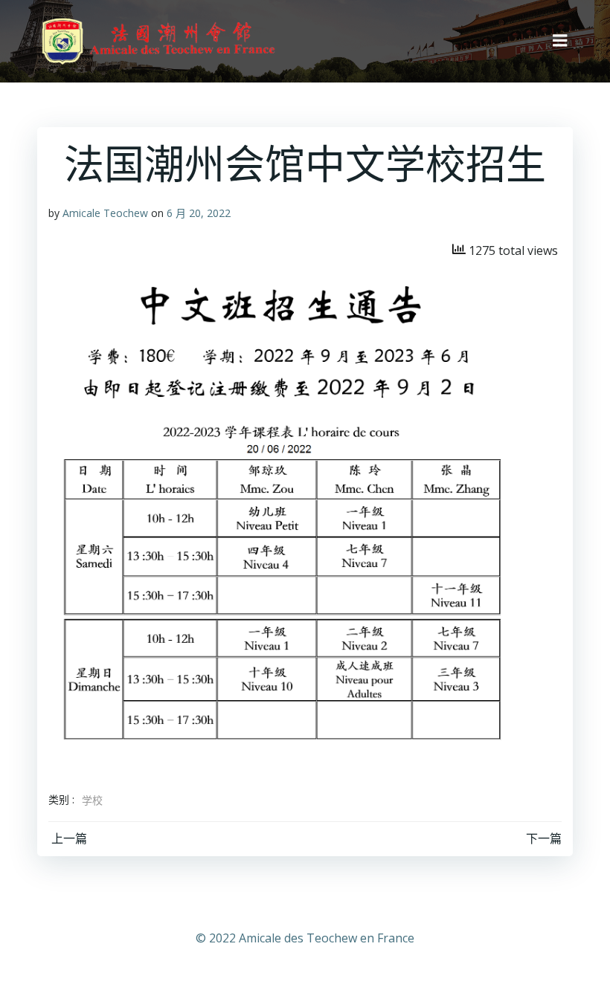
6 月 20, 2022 (199, 213)
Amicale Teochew (105, 213)
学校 (92, 800)
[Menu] (560, 41)
